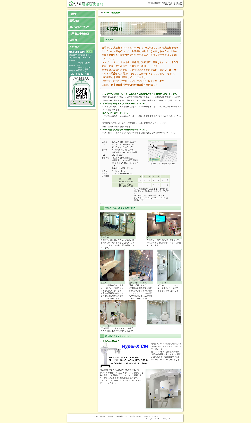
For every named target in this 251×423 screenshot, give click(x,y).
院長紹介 (111, 416)
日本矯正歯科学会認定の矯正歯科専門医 (132, 84)
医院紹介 (74, 20)
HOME (73, 14)
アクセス (74, 46)
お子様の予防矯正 (79, 33)
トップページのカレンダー (152, 198)
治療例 (73, 40)
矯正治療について (79, 27)
